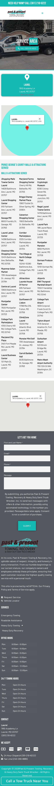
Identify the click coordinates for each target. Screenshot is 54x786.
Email (7, 453)
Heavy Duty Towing (10, 625)
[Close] (40, 119)
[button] (27, 128)
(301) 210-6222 (38, 3)
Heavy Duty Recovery (12, 630)
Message (8, 475)
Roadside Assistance (11, 620)
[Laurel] (27, 77)
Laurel (27, 85)
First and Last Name (13, 443)
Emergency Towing (10, 615)
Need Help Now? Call (19, 3)
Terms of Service (20, 589)
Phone (7, 464)
